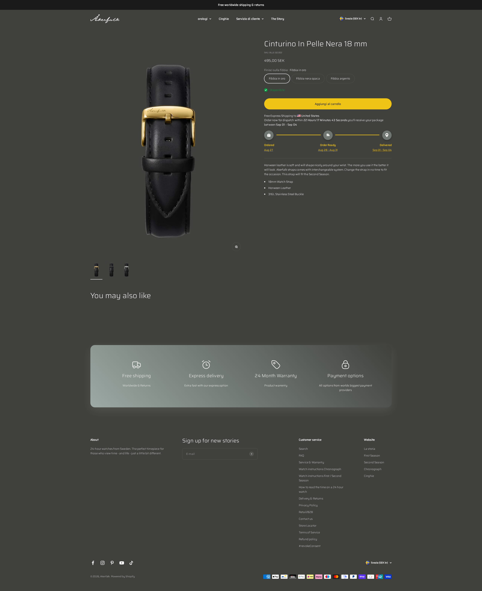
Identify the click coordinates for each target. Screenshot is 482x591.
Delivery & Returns (311, 498)
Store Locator (307, 525)
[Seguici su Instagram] (102, 562)
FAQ (301, 455)
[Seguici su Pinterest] (112, 562)
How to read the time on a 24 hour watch (321, 489)
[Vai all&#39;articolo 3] (126, 270)
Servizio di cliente (248, 19)
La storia (369, 449)
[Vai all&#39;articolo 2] (111, 270)
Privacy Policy (308, 505)
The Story (277, 19)
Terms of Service (309, 532)
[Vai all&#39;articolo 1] (96, 270)
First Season (372, 455)
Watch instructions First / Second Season (320, 478)
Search (303, 449)
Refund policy (308, 539)
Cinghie (224, 19)
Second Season (374, 462)
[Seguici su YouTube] (121, 562)
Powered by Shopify (123, 576)
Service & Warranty (311, 462)
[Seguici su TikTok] (131, 562)
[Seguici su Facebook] (92, 562)
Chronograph (372, 469)
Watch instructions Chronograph (320, 469)
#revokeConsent (309, 546)
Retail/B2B (306, 512)
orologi (202, 19)
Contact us (306, 519)
